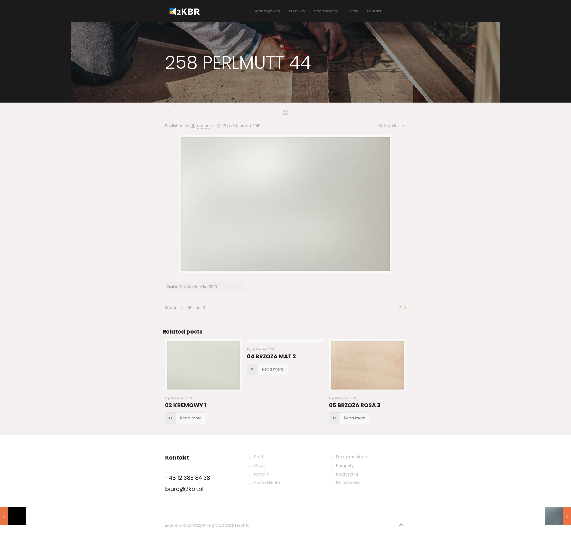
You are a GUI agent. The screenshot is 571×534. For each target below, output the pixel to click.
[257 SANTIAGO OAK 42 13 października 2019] (13, 516)
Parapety (345, 465)
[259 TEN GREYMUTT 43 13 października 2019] (558, 516)
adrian (203, 125)
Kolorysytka (347, 474)
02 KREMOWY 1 (185, 405)
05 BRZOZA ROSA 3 (354, 405)
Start (258, 457)
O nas (259, 465)
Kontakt (261, 474)
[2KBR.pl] (188, 11)
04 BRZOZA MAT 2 (271, 356)
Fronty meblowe (351, 457)
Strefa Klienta (267, 483)
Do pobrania (348, 483)
